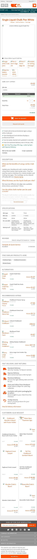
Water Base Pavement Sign (26, 434)
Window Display (6, 263)
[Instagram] (21, 530)
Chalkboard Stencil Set (16, 310)
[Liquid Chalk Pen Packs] (5, 287)
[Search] (6, 5)
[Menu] (2, 5)
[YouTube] (29, 530)
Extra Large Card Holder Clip (18, 352)
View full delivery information (11, 407)
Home (2, 14)
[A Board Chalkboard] (5, 323)
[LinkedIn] (16, 530)
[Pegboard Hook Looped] (10, 457)
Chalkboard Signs (7, 260)
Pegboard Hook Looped (9, 467)
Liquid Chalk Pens (15, 274)
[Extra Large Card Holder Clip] (5, 355)
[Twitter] (8, 530)
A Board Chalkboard (16, 321)
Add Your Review (20, 22)
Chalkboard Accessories (20, 260)
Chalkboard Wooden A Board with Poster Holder (9, 435)
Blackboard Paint (15, 331)
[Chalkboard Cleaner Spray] (5, 302)
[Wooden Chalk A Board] (10, 490)
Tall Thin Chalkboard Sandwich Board (26, 467)
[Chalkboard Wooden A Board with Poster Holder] (10, 424)
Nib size (4, 87)
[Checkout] (34, 5)
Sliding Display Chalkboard (17, 342)
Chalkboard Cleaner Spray (17, 300)
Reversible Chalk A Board (27, 500)
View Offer (24, 11)
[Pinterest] (25, 530)
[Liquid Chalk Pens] (5, 276)
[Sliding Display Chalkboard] (5, 344)
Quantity (4, 100)
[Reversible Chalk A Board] (27, 490)
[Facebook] (12, 530)
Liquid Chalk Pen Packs (16, 284)
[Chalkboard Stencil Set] (5, 313)
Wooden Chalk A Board (9, 500)
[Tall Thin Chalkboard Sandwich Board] (27, 457)
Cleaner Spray (18, 177)
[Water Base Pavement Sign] (27, 424)
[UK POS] (16, 5)
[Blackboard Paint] (5, 334)
